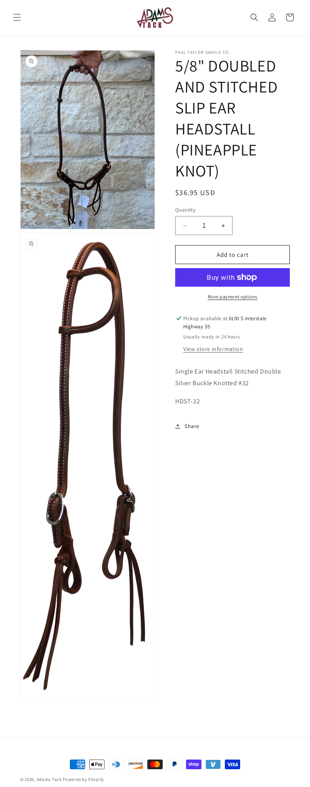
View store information (213, 349)
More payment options (233, 297)
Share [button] (191, 426)
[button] (17, 17)
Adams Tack (49, 779)
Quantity (185, 209)
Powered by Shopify (83, 779)
